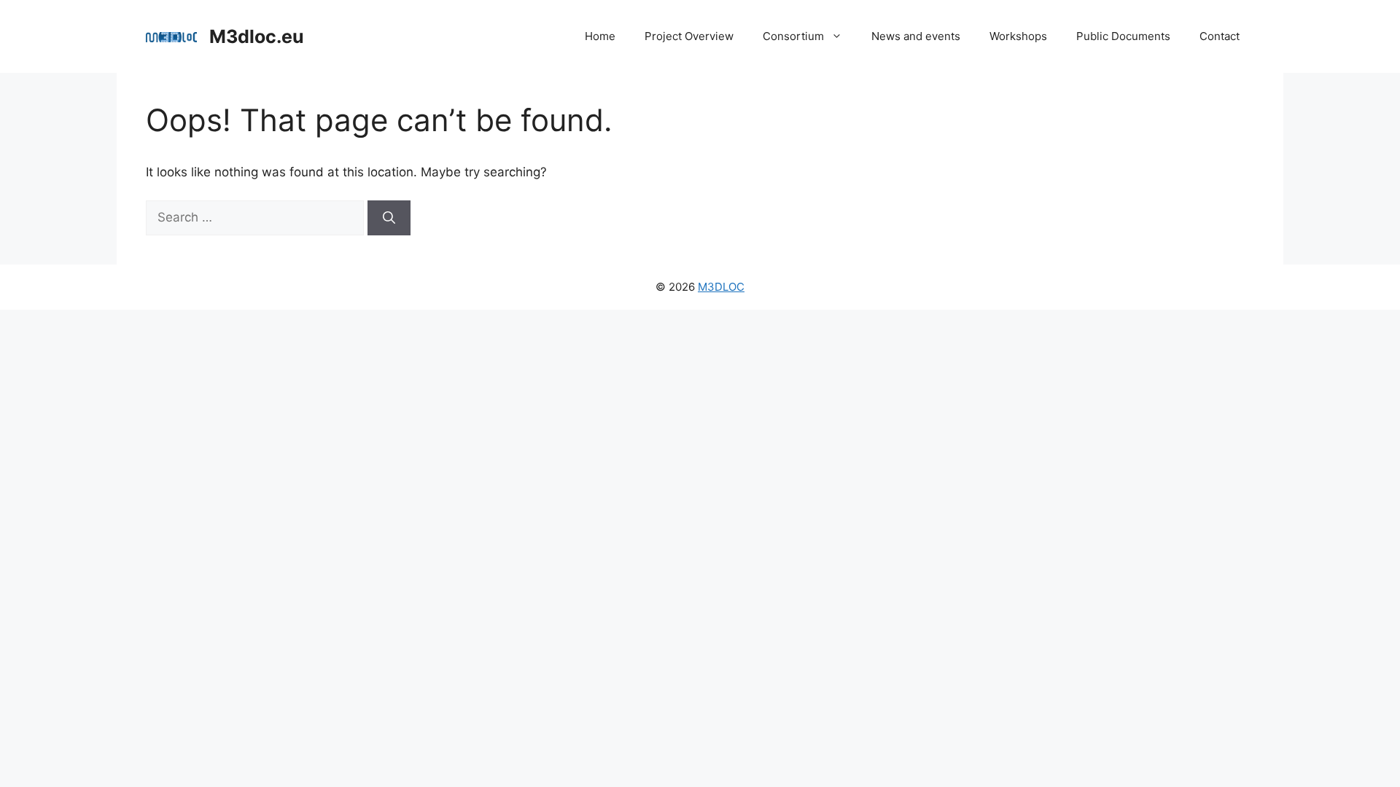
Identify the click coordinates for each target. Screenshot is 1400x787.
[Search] (389, 217)
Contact (1219, 36)
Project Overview (689, 36)
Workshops (1018, 36)
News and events (915, 36)
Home (600, 36)
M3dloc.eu (256, 36)
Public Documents (1123, 36)
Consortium (793, 36)
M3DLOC (721, 287)
